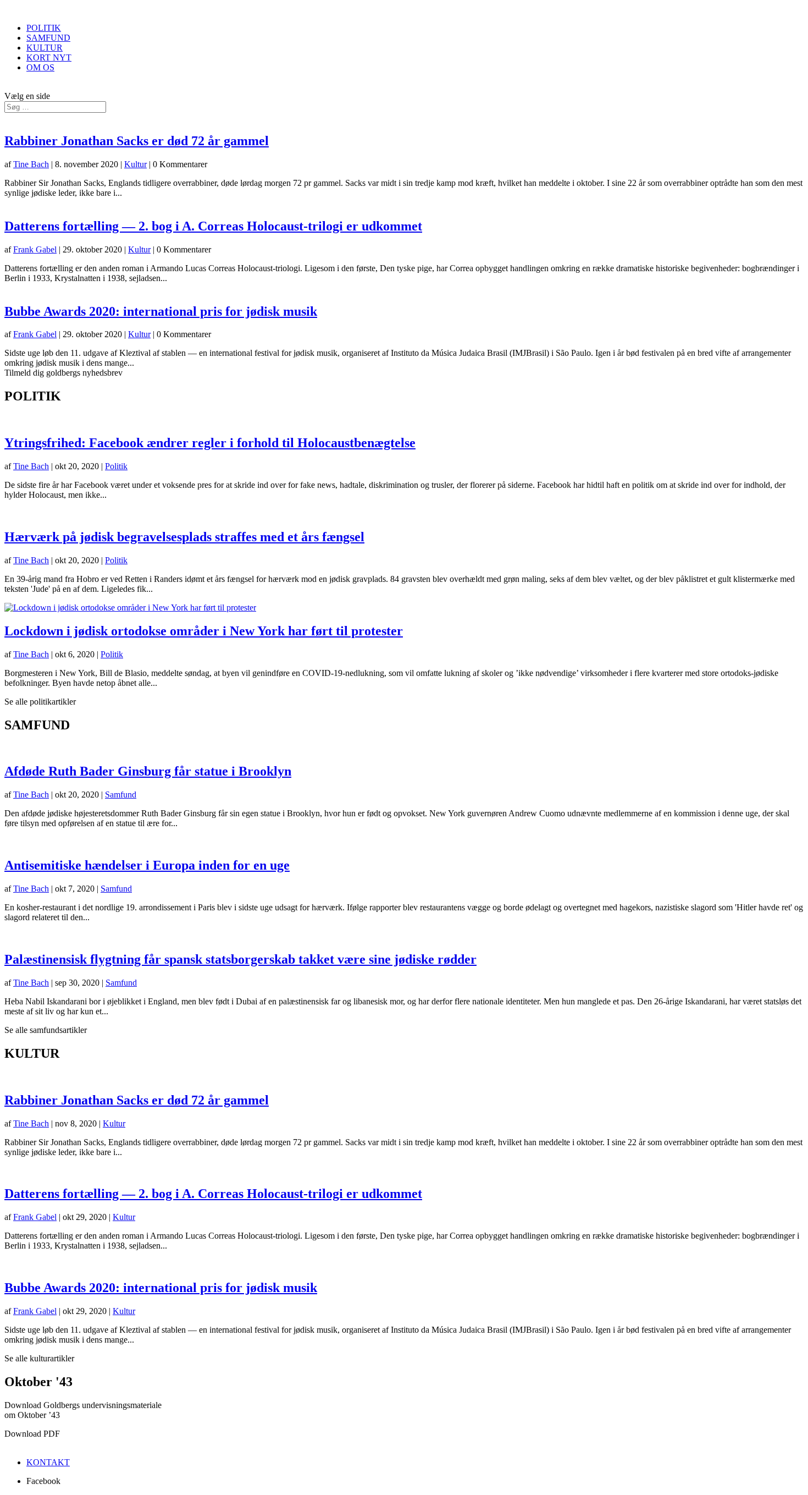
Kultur (135, 164)
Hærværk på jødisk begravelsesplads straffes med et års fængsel (184, 537)
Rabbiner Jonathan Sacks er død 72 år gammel (136, 141)
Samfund (120, 794)
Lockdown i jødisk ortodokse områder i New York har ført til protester (203, 631)
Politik (116, 466)
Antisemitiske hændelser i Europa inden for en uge (147, 865)
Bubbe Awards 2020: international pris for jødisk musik (160, 311)
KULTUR (44, 47)
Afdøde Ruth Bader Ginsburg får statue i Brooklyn (147, 771)
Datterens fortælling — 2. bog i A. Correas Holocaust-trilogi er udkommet (213, 226)
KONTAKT (48, 1462)
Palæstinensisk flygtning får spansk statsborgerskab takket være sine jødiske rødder (240, 959)
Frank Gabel (35, 249)
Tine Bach (31, 164)
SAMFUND (48, 37)
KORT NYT (48, 57)
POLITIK (43, 27)
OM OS (40, 67)
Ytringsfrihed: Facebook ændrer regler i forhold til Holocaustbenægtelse (210, 443)
